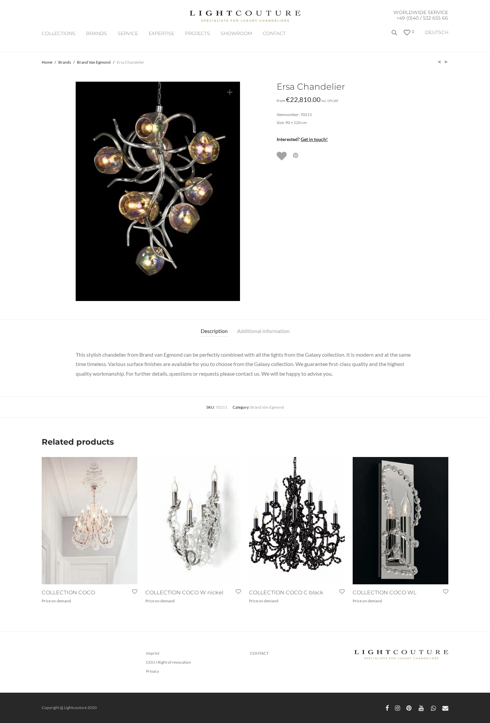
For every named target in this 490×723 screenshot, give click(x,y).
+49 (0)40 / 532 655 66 (422, 18)
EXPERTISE (161, 33)
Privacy (152, 671)
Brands (96, 33)
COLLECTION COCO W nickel (184, 592)
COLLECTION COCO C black (286, 592)
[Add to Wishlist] (282, 156)
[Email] (445, 707)
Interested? (302, 139)
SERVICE (128, 33)
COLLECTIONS (58, 33)
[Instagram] (397, 707)
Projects (197, 33)
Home (47, 62)
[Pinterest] (409, 707)
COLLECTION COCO (68, 592)
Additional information (263, 331)
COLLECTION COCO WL (384, 592)
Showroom (236, 33)
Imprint (152, 653)
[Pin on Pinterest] (296, 155)
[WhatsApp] (433, 707)
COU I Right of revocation (168, 662)
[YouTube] (422, 707)
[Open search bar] (395, 35)
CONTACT (274, 33)
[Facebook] (387, 707)
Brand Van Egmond (94, 62)
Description (214, 331)
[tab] (214, 331)
